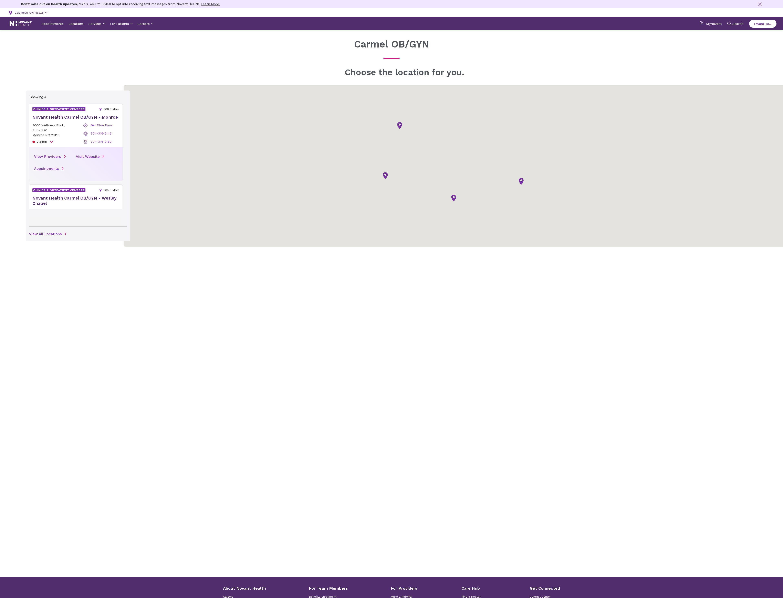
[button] (521, 181)
